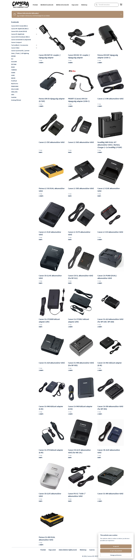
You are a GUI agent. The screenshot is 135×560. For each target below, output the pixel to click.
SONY (13, 75)
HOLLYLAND (15, 89)
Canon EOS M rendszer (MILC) (20, 37)
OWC (12, 94)
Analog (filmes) (16, 100)
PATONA (13, 64)
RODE (13, 67)
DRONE (13, 56)
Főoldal (43, 550)
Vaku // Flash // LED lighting (20, 53)
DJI (12, 59)
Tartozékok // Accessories (19, 45)
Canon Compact (16, 42)
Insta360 (14, 61)
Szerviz (92, 550)
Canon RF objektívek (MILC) (19, 28)
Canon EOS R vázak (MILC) (19, 26)
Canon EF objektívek (17, 34)
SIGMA (13, 72)
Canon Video (15, 48)
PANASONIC (14, 86)
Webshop (83, 550)
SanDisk (13, 97)
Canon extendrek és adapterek (21, 39)
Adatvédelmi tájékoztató (68, 550)
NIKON (13, 78)
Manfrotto (14, 83)
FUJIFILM (14, 81)
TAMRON (14, 70)
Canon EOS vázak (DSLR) (19, 31)
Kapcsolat (52, 550)
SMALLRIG (14, 92)
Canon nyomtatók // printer (20, 50)
